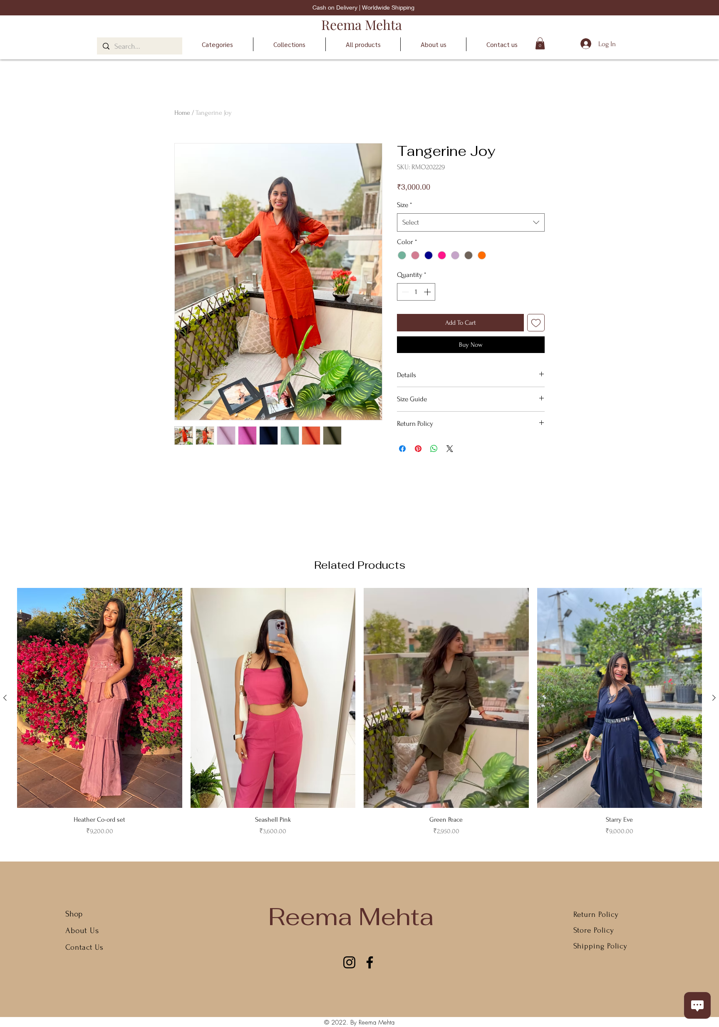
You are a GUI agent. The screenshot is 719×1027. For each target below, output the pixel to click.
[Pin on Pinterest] (418, 449)
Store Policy (593, 930)
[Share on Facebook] (402, 449)
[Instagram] (349, 962)
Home (182, 112)
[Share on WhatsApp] (434, 449)
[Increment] (428, 292)
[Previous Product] (5, 698)
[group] (359, 712)
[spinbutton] (416, 292)
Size (404, 205)
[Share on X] (450, 449)
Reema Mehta (361, 24)
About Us (83, 930)
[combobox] (471, 222)
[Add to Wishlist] (536, 322)
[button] (540, 43)
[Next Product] (714, 698)
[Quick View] (99, 698)
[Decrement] (404, 292)
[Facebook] (370, 962)
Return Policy (596, 914)
